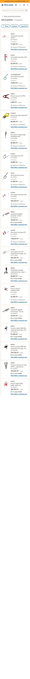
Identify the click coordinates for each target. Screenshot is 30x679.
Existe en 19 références (19, 47)
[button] (15, 10)
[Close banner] (27, 1)
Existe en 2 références (19, 124)
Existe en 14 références (19, 66)
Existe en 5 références (19, 86)
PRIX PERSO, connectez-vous (19, 49)
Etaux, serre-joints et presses (12, 16)
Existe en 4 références (19, 105)
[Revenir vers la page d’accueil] (7, 5)
